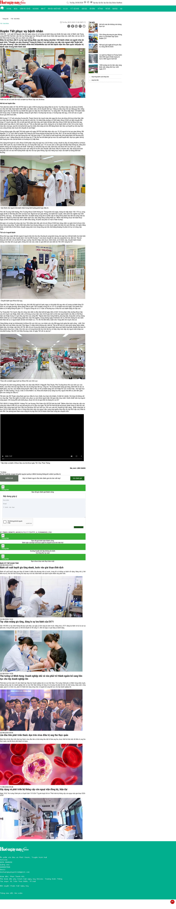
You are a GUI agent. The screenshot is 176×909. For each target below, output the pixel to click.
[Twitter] (84, 26)
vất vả (48, 474)
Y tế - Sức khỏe (74, 8)
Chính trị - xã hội (25, 8)
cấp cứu (10, 474)
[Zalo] (76, 26)
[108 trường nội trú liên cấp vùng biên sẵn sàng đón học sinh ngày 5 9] (93, 68)
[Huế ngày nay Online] (12, 4)
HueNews (119, 2)
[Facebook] (88, 2)
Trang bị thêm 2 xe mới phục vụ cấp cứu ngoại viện (51, 42)
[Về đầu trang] (172, 902)
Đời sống (92, 8)
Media (15, 8)
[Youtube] (91, 2)
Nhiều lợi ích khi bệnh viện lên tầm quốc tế (58, 44)
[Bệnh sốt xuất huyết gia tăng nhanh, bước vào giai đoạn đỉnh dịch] (41, 596)
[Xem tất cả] (121, 8)
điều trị (58, 474)
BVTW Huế (4, 474)
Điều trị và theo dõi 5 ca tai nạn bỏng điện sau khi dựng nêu (26, 40)
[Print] (68, 26)
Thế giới (107, 8)
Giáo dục (84, 8)
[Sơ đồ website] (85, 2)
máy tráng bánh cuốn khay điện (100, 76)
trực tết (31, 474)
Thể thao (100, 8)
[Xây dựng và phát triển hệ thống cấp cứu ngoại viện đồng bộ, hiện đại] (41, 818)
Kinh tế (43, 8)
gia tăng (16, 474)
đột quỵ (21, 474)
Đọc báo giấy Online (110, 2)
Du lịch (65, 8)
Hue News (35, 8)
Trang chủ (5, 18)
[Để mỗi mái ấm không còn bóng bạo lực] (93, 28)
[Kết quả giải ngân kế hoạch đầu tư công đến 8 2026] (93, 48)
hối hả (36, 474)
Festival (9, 8)
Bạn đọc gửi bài (98, 2)
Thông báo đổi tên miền (11, 893)
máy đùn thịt (94, 80)
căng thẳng (42, 474)
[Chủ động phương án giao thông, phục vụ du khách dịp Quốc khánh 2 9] (93, 38)
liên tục (53, 474)
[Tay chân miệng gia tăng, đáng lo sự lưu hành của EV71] (41, 651)
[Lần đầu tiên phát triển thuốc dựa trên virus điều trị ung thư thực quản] (41, 764)
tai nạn (26, 474)
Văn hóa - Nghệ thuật (54, 8)
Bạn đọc (115, 8)
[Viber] (80, 26)
